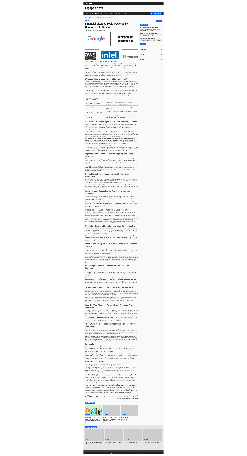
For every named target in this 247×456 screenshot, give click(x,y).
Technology (117, 13)
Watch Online (157, 13)
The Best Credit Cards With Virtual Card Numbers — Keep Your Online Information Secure (125, 397)
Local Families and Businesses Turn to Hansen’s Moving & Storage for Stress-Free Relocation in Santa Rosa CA (150, 29)
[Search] (148, 14)
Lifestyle (142, 54)
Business (106, 13)
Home (86, 13)
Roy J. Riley (89, 30)
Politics (141, 56)
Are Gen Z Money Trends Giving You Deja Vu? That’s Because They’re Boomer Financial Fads (93, 410)
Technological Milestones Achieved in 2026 (150, 40)
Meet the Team (98, 13)
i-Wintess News (94, 7)
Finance (111, 13)
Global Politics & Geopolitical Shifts (148, 33)
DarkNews (128, 453)
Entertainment (143, 49)
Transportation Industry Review (147, 38)
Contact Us (124, 13)
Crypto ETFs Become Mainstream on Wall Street (97, 396)
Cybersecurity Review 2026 (146, 35)
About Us (91, 13)
